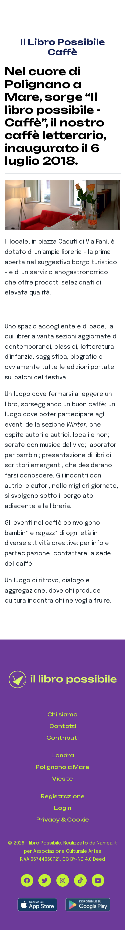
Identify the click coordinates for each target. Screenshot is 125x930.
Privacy (48, 820)
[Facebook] (27, 880)
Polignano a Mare (62, 767)
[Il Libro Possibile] (63, 679)
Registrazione (63, 796)
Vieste (62, 779)
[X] (44, 880)
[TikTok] (80, 880)
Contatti (62, 726)
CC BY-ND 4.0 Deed (83, 859)
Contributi (62, 738)
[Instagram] (62, 880)
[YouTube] (98, 880)
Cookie (78, 820)
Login (62, 808)
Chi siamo (62, 714)
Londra (62, 755)
